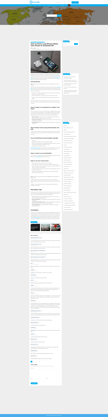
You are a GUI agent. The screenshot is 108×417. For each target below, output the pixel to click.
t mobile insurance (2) (67, 196)
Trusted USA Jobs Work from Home (36, 237)
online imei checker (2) (67, 185)
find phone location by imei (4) (69, 138)
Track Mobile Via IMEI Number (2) (69, 205)
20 (39, 361)
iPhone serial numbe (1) (68, 162)
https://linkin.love (33, 355)
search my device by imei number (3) (70, 192)
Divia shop (32, 285)
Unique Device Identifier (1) (68, 209)
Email (47, 378)
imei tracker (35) (66, 153)
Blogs (69, 5)
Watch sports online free (34, 322)
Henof (31, 263)
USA (43, 5)
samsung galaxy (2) (67, 190)
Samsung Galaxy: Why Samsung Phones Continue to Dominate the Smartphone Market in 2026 (70, 91)
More (66, 5)
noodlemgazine (33, 327)
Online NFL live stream (34, 344)
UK (45, 5)
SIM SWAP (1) (66, 194)
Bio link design (33, 300)
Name (32, 378)
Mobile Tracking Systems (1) (68, 179)
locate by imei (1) (66, 166)
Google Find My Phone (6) (68, 140)
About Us (39, 5)
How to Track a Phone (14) (68, 142)
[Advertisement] (54, 33)
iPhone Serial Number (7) (68, 164)
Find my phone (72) (67, 134)
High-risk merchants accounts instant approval (38, 250)
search (75, 2)
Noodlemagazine (33, 330)
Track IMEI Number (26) (68, 198)
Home (32, 5)
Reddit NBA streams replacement (36, 310)
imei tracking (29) (67, 155)
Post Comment (34, 383)
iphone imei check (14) (67, 157)
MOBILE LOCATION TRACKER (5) (69, 170)
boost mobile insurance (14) (68, 127)
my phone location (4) (67, 181)
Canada (53, 5)
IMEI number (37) (67, 149)
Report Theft (36, 5)
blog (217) (65, 125)
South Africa (49, 5)
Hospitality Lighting (34, 350)
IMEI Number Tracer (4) (68, 151)
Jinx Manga (32, 269)
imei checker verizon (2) (68, 147)
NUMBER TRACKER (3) (67, 183)
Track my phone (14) (67, 207)
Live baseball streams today (35, 317)
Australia (57, 5)
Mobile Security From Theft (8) (69, 177)
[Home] (30, 5)
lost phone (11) (66, 168)
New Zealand (62, 5)
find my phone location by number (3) (70, 136)
